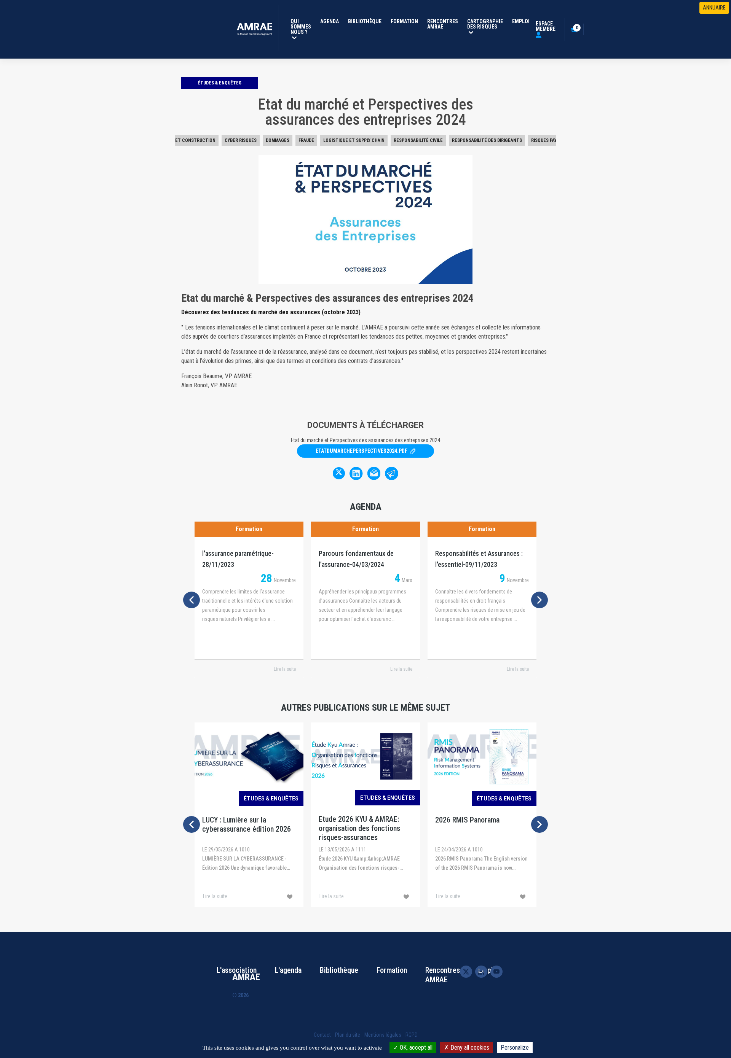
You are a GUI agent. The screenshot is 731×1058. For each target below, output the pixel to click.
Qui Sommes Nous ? (302, 26)
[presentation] (191, 600)
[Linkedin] (481, 971)
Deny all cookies (469, 1047)
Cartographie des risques (486, 24)
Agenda (329, 21)
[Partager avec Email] (373, 473)
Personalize (515, 1047)
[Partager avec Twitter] (339, 473)
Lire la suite (285, 669)
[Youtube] (496, 972)
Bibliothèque (364, 21)
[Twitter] (466, 972)
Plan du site (347, 1035)
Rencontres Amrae (442, 24)
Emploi (521, 21)
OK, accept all (415, 1047)
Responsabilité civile (418, 140)
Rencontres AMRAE (442, 975)
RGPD (411, 1035)
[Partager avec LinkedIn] (356, 473)
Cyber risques (241, 140)
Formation (404, 21)
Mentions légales (382, 1035)
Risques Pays (545, 140)
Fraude (306, 140)
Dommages (277, 140)
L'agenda (288, 970)
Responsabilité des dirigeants (487, 140)
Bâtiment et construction (184, 140)
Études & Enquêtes (219, 83)
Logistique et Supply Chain (354, 140)
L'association (237, 970)
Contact (322, 1035)
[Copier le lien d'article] (391, 473)
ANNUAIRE (714, 8)
